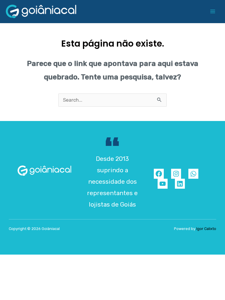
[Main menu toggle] (212, 11)
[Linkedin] (180, 184)
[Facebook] (159, 174)
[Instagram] (176, 174)
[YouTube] (163, 184)
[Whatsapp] (193, 174)
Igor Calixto (206, 228)
